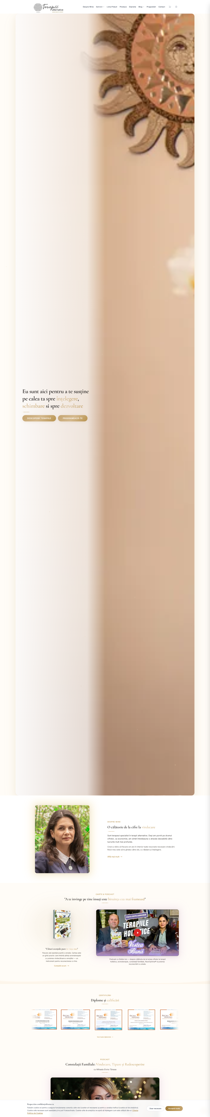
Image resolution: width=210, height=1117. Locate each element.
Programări (151, 7)
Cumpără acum (60, 966)
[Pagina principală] (48, 6)
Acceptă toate (174, 1108)
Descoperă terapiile (39, 418)
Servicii (99, 7)
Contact (161, 7)
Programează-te (73, 418)
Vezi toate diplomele (104, 1037)
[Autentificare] (176, 6)
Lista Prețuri (112, 7)
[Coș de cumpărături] (170, 6)
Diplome (132, 7)
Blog (140, 7)
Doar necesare (155, 1108)
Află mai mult (113, 856)
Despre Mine (88, 7)
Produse (123, 7)
